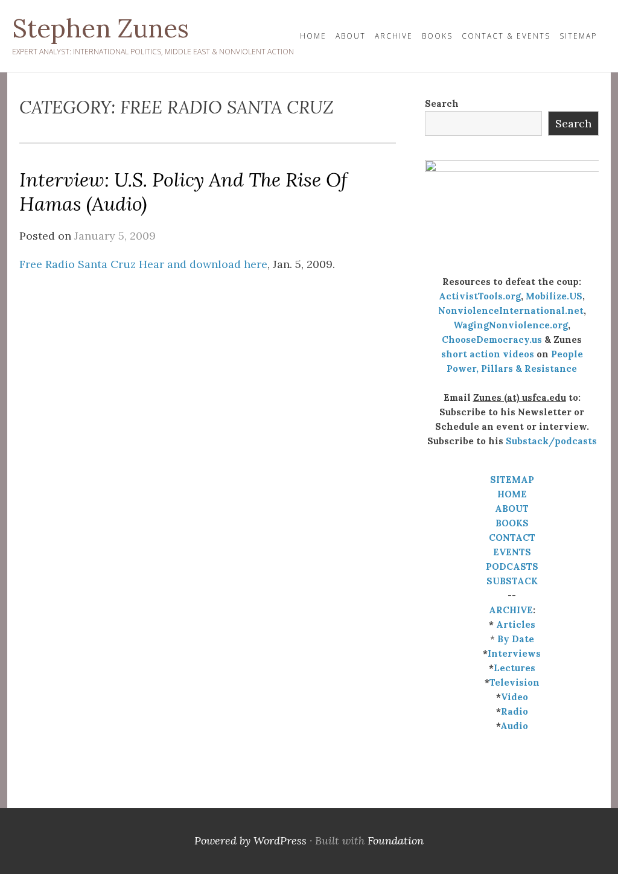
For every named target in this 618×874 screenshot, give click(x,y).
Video (514, 697)
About (351, 36)
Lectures (514, 668)
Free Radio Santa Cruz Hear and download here (143, 264)
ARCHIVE (511, 610)
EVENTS (512, 552)
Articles (515, 624)
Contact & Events (506, 36)
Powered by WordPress (250, 840)
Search (442, 103)
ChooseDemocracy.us (492, 339)
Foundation (396, 840)
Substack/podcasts (551, 441)
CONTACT (512, 537)
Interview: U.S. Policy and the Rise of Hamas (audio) (183, 191)
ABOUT (512, 508)
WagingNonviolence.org (510, 325)
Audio (514, 726)
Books (437, 36)
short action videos (487, 354)
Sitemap (578, 36)
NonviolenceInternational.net (511, 310)
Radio (514, 711)
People (567, 354)
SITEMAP (512, 479)
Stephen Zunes (100, 28)
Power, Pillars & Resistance (512, 368)
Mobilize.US (554, 296)
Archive (394, 36)
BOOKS (512, 523)
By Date (515, 639)
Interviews (514, 653)
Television (514, 682)
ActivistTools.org (480, 296)
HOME (313, 36)
